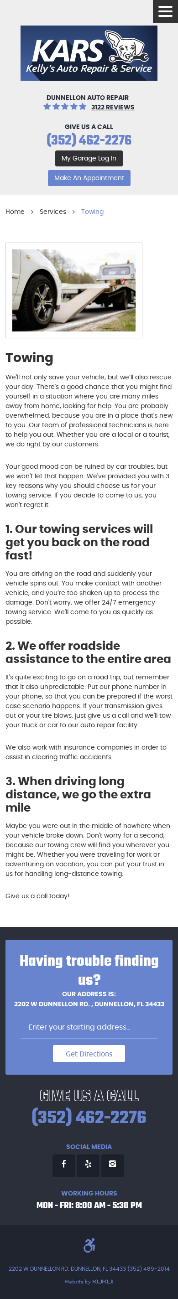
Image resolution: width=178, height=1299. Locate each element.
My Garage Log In (89, 158)
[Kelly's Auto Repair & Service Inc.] (89, 53)
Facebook (63, 1165)
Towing (92, 212)
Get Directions (89, 1054)
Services (53, 212)
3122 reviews (113, 107)
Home (15, 212)
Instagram (112, 1165)
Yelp (88, 1165)
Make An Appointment (89, 178)
